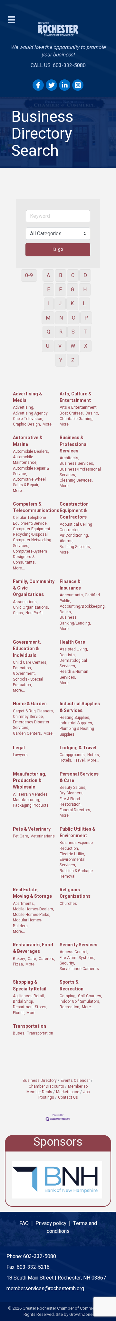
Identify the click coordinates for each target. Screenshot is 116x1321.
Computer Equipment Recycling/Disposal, (31, 531)
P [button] (86, 318)
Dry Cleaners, (71, 793)
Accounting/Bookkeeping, (83, 606)
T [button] (85, 332)
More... (48, 424)
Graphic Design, (27, 424)
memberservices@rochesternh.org (45, 1288)
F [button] (60, 290)
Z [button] (72, 360)
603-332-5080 (39, 1256)
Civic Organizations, (31, 607)
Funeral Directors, (75, 810)
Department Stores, (30, 1007)
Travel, (80, 760)
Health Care (72, 642)
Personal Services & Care (79, 777)
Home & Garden (30, 704)
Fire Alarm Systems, (77, 958)
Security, (67, 963)
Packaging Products (31, 805)
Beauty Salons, (73, 787)
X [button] (85, 346)
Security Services (78, 945)
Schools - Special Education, (28, 682)
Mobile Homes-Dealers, (33, 909)
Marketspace (67, 1092)
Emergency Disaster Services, (31, 725)
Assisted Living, (74, 649)
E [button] (48, 290)
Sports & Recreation (71, 985)
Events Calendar (75, 1080)
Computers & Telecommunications (36, 507)
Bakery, (19, 959)
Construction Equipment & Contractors (74, 511)
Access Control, (74, 952)
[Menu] (11, 20)
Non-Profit (34, 613)
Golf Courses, (90, 996)
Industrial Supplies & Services (80, 707)
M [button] (48, 318)
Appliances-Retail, (29, 996)
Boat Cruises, (72, 413)
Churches (68, 903)
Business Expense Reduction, (76, 845)
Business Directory (40, 1080)
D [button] (85, 275)
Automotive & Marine (28, 441)
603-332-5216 (33, 1267)
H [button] (85, 290)
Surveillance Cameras (79, 969)
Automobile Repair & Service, (31, 471)
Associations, (25, 602)
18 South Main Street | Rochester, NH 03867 (56, 1278)
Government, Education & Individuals (27, 649)
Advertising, (23, 407)
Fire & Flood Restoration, (71, 801)
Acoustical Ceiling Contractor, (76, 527)
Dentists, (68, 655)
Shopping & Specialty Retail (29, 985)
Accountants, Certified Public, (80, 597)
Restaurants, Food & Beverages (33, 948)
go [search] (60, 249)
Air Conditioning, (74, 535)
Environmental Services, (72, 862)
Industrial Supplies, (76, 723)
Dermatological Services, (73, 663)
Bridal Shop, (23, 1001)
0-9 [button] (29, 275)
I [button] (49, 304)
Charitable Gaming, (76, 419)
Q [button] (48, 332)
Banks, (66, 612)
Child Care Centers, (30, 662)
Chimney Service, (28, 716)
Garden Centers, (27, 733)
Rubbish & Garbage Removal (76, 873)
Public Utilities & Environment (77, 832)
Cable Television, (28, 419)
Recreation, (70, 1007)
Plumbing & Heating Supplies (77, 731)
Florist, (19, 1013)
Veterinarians (43, 836)
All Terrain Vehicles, (31, 794)
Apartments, (24, 903)
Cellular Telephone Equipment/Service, (30, 520)
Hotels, (93, 755)
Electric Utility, (72, 854)
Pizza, (18, 964)
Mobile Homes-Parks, (31, 915)
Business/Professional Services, (80, 472)
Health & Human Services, (74, 674)
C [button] (72, 275)
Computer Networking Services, (32, 542)
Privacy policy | (54, 1223)
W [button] (73, 346)
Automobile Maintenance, (25, 459)
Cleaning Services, (76, 480)
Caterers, (47, 959)
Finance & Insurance (70, 585)
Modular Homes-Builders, (27, 923)
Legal (19, 748)
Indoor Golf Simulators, (80, 1001)
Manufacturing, (26, 800)
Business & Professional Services (74, 444)
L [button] (84, 304)
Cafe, (32, 959)
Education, (22, 668)
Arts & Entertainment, (79, 407)
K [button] (72, 304)
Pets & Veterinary (32, 829)
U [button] (47, 346)
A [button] (48, 275)
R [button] (61, 332)
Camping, (68, 996)
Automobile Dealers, (31, 451)
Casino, (92, 413)
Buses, (19, 1033)
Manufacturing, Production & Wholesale (29, 781)
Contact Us (68, 1097)
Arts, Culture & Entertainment (76, 397)
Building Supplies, (75, 547)
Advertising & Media (27, 397)
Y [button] (60, 360)
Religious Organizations (75, 893)
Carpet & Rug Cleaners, (33, 711)
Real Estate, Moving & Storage (32, 893)
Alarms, (66, 541)
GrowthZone (80, 1314)
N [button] (61, 318)
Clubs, (18, 613)
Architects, (69, 458)
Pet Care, (21, 836)
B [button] (60, 275)
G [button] (72, 290)
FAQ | (27, 1223)
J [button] (60, 304)
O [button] (73, 318)
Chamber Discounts (46, 1086)
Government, (24, 673)
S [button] (73, 332)
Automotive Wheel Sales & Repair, (29, 482)
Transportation (29, 1026)
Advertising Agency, (31, 413)
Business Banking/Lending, (75, 620)
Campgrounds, (73, 755)
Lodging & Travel (78, 748)
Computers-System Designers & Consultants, (30, 557)
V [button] (60, 346)
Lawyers (20, 755)
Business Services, (77, 463)
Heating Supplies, (75, 717)
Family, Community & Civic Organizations (33, 588)
